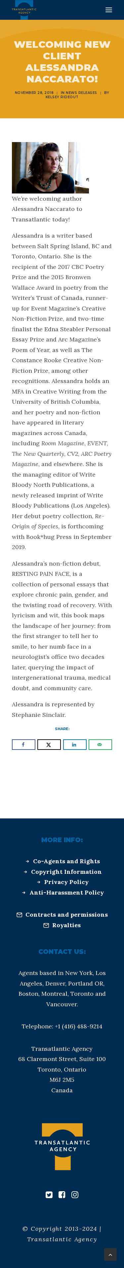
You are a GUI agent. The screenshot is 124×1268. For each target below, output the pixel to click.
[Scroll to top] (110, 1254)
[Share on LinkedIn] (75, 744)
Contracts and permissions (66, 914)
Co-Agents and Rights (66, 861)
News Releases (81, 93)
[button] (109, 10)
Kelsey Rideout (62, 97)
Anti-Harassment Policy (66, 892)
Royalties (66, 925)
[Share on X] (49, 744)
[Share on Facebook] (23, 744)
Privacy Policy (66, 882)
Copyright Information (66, 871)
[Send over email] (100, 744)
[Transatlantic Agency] (24, 10)
